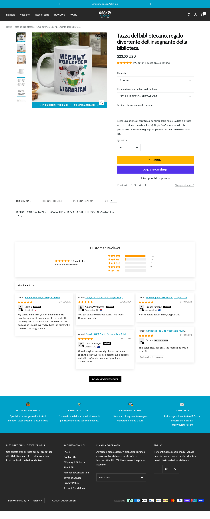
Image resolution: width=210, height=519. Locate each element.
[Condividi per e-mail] (145, 185)
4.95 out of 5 (78, 260)
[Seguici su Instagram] (166, 469)
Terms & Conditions (74, 488)
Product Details (52, 201)
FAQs (67, 451)
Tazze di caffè (42, 14)
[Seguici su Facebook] (158, 469)
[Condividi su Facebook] (131, 185)
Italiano (36, 500)
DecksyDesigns (69, 500)
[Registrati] (142, 477)
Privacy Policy (71, 482)
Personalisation (83, 201)
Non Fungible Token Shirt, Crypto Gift (166, 297)
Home (9, 27)
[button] (124, 62)
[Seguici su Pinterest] (175, 469)
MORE (73, 14)
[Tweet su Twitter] (140, 185)
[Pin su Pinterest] (135, 185)
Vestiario (25, 14)
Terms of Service (72, 477)
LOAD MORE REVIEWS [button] (105, 379)
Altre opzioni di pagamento (155, 178)
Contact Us (70, 456)
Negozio (10, 14)
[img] (25, 302)
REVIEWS (59, 14)
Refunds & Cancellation (76, 472)
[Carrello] (202, 14)
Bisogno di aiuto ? (184, 185)
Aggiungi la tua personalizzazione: (135, 104)
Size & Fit (69, 467)
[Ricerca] (189, 14)
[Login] (195, 14)
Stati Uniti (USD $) (17, 500)
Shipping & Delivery (74, 462)
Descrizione (23, 201)
